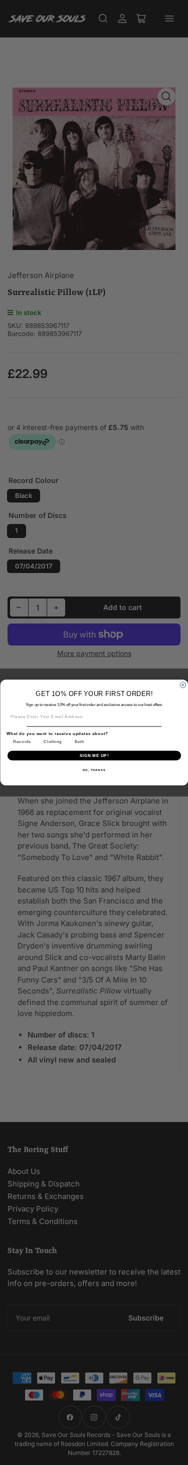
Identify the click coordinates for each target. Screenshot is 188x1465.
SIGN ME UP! (93, 756)
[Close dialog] (183, 685)
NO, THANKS (94, 770)
